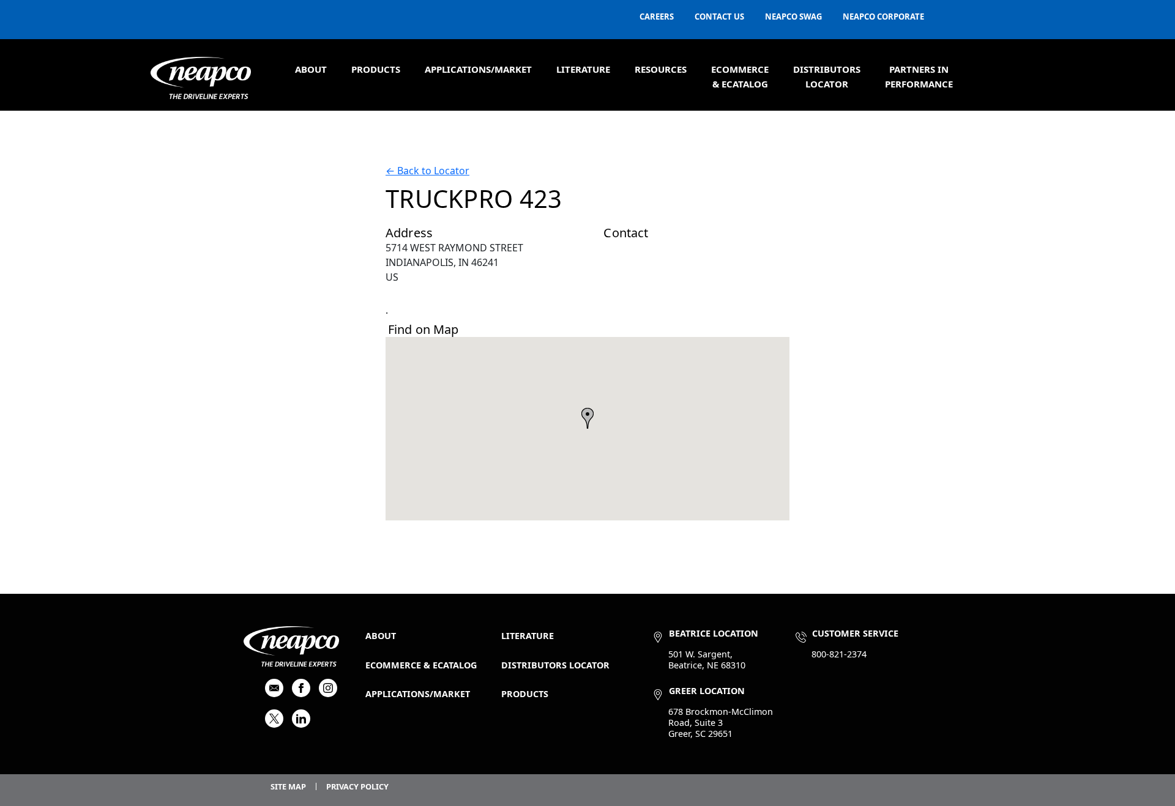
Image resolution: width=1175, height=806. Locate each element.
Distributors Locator (555, 665)
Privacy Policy (357, 786)
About (311, 69)
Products (375, 69)
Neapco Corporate (883, 16)
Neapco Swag (793, 16)
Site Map (288, 786)
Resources (661, 69)
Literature (583, 69)
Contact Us (719, 16)
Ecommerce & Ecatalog (421, 665)
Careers (657, 16)
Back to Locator (427, 170)
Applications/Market (478, 69)
